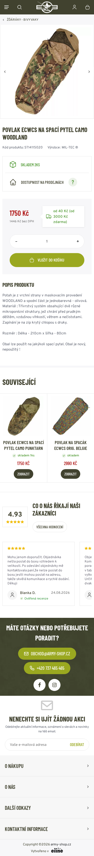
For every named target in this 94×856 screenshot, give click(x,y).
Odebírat (77, 744)
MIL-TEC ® (70, 147)
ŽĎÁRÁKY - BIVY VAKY (22, 19)
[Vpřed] (89, 72)
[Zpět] (5, 72)
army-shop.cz (61, 844)
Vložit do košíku (51, 259)
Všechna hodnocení (49, 527)
